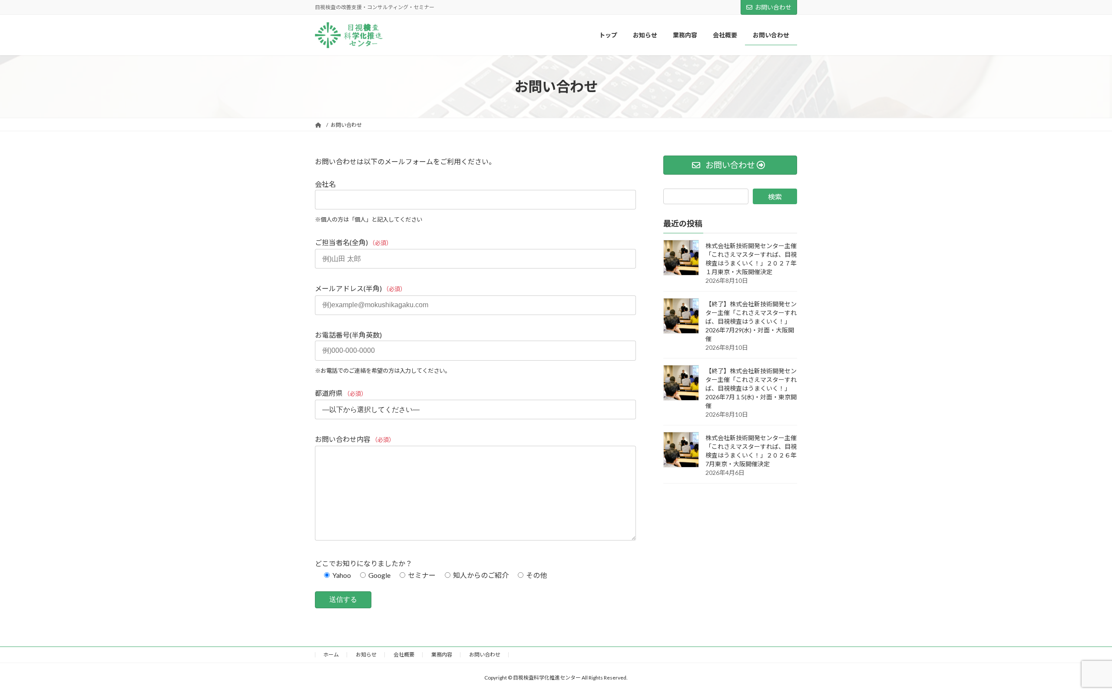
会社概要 (404, 654)
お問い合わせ (773, 7)
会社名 (368, 201)
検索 (775, 196)
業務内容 (441, 654)
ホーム (331, 654)
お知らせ (366, 654)
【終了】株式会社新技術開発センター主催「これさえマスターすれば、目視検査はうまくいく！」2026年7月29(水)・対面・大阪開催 (751, 321)
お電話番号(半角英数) (382, 352)
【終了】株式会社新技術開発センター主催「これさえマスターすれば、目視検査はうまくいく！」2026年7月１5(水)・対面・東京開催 (751, 388)
